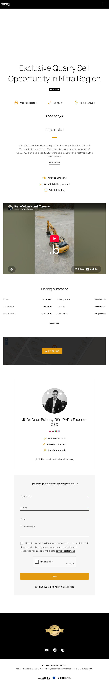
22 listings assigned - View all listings (54, 459)
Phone (23, 519)
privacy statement (65, 550)
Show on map (52, 351)
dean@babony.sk (56, 450)
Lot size (61, 306)
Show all (54, 323)
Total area (8, 306)
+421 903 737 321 (56, 438)
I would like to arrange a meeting (56, 587)
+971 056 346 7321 (56, 444)
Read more (54, 162)
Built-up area (63, 299)
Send (54, 576)
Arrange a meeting (57, 177)
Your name (25, 496)
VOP (91, 668)
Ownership (62, 313)
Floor (6, 299)
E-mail (23, 507)
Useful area (9, 313)
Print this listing (56, 190)
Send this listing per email (57, 184)
